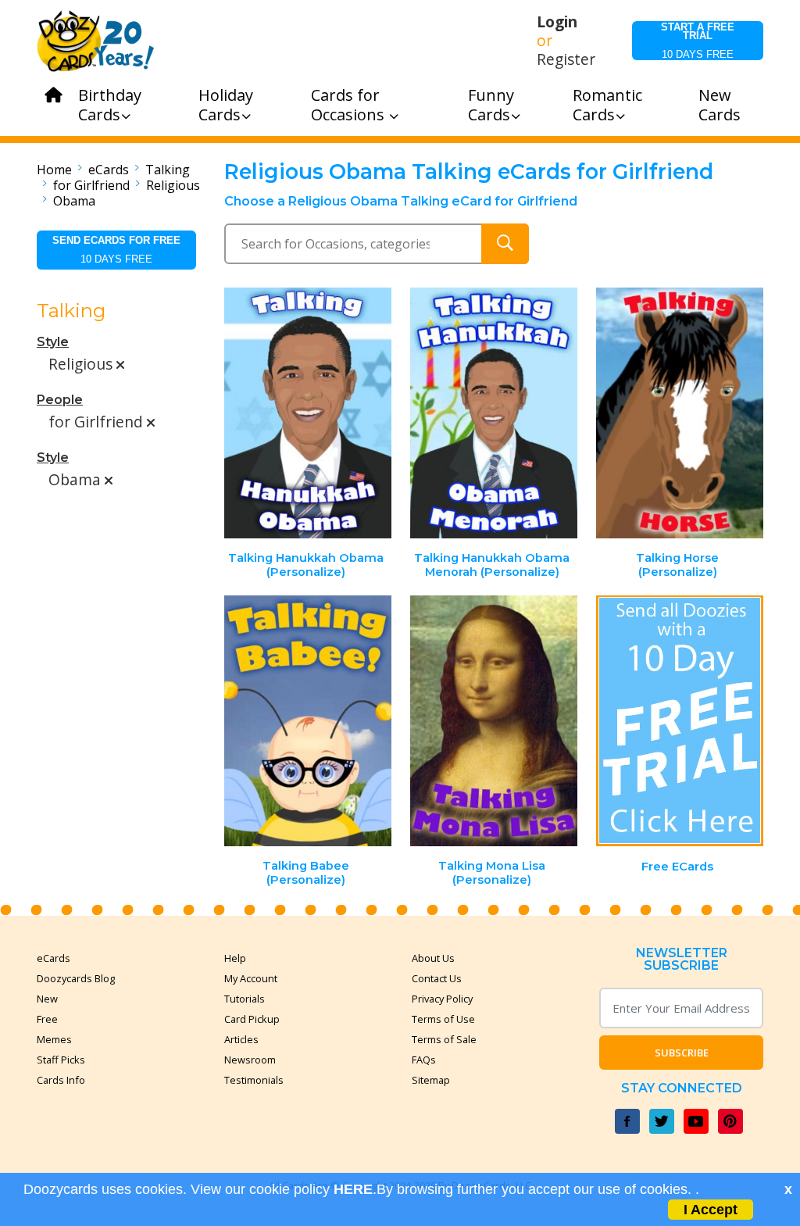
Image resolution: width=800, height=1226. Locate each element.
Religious (173, 185)
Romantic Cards (607, 104)
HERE (353, 1189)
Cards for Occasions (349, 104)
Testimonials (254, 1080)
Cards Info (61, 1080)
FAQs (424, 1059)
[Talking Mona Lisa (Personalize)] (494, 720)
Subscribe (682, 1052)
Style (53, 341)
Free (47, 1019)
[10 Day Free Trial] (680, 720)
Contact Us (437, 978)
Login (557, 22)
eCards (108, 169)
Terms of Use (443, 1019)
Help (235, 958)
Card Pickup (252, 1019)
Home (54, 169)
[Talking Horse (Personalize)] (680, 413)
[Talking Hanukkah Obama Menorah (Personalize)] (494, 413)
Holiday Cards (225, 104)
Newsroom (250, 1059)
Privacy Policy (442, 998)
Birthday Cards (109, 104)
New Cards (719, 104)
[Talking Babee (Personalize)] (309, 720)
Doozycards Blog (76, 978)
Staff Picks (61, 1059)
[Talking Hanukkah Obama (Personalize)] (309, 413)
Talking (167, 169)
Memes (54, 1039)
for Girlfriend (91, 185)
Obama (74, 201)
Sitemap (431, 1080)
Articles (241, 1039)
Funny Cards (491, 104)
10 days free (697, 40)
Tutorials (244, 998)
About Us (433, 958)
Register (566, 59)
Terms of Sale (444, 1039)
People (60, 399)
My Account (250, 978)
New (47, 998)
